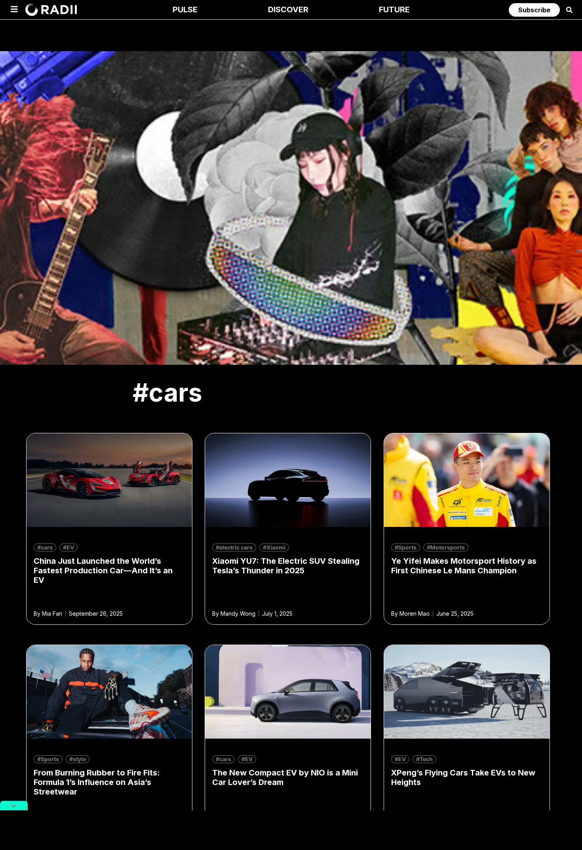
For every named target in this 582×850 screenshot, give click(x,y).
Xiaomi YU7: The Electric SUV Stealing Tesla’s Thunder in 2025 (285, 565)
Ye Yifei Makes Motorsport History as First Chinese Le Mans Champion (463, 565)
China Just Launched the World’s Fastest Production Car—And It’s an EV (103, 570)
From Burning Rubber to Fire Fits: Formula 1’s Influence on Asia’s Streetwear (97, 782)
